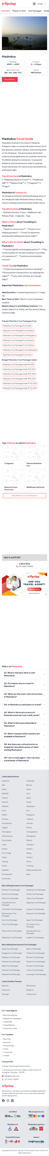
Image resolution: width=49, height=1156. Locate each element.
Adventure (6, 990)
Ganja (4, 857)
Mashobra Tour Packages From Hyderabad (19, 350)
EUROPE (5, 793)
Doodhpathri (7, 874)
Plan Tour (7, 1039)
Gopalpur (30, 844)
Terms (5, 1049)
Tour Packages (35, 11)
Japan (28, 798)
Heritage (5, 994)
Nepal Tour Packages (10, 966)
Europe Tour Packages (35, 966)
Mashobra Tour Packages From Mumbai (18, 330)
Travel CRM (7, 1022)
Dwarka (29, 849)
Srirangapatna (32, 832)
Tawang (5, 861)
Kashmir (5, 802)
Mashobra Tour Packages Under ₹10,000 (19, 369)
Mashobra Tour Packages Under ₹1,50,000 (20, 388)
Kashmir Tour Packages (11, 890)
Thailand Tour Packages (35, 953)
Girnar (28, 861)
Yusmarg (29, 866)
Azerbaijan (30, 781)
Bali (3, 785)
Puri (27, 810)
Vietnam (29, 823)
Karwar (4, 849)
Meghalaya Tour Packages (12, 937)
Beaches (5, 986)
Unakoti (29, 857)
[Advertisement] (24, 110)
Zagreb (5, 827)
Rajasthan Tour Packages (36, 902)
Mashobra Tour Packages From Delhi (17, 326)
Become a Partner (10, 1015)
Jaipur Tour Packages (34, 920)
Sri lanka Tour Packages (11, 970)
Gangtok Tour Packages (35, 913)
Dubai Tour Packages (10, 949)
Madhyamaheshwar (34, 870)
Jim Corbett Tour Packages (33, 925)
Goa (28, 793)
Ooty (4, 810)
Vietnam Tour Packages (11, 961)
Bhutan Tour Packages (35, 957)
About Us (6, 1042)
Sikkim (4, 815)
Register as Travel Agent (12, 1018)
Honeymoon (31, 994)
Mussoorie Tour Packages (12, 931)
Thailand (29, 819)
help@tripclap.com (12, 1076)
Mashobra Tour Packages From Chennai (18, 345)
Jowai (4, 844)
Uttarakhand (7, 823)
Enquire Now (10, 79)
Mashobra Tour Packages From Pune (17, 355)
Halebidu (5, 870)
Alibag (28, 853)
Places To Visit (19, 11)
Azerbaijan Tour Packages (36, 974)
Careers (6, 1055)
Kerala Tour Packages (10, 894)
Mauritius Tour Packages (35, 961)
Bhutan (29, 785)
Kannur (29, 827)
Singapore (30, 815)
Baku (28, 874)
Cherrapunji (6, 832)
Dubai (4, 789)
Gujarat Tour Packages (35, 909)
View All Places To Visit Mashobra (24, 495)
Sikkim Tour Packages (34, 898)
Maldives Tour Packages (11, 957)
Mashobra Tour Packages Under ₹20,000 (19, 374)
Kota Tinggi (6, 853)
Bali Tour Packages (33, 949)
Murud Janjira (7, 840)
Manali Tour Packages (10, 898)
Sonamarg (6, 878)
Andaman (5, 781)
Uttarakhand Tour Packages (9, 903)
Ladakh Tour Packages (35, 937)
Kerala (28, 802)
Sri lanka (5, 819)
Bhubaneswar (7, 836)
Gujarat (5, 798)
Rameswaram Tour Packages (9, 914)
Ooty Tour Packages (10, 924)
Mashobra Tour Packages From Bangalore (19, 335)
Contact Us (7, 1052)
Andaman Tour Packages (36, 890)
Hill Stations (31, 986)
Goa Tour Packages (9, 920)
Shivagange (31, 836)
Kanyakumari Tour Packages (33, 932)
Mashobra (5, 11)
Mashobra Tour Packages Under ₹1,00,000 (20, 383)
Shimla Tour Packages (34, 894)
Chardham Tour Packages (12, 909)
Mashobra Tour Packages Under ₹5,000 (18, 364)
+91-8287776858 (12, 1079)
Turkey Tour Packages (35, 970)
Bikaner (29, 840)
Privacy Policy (8, 1045)
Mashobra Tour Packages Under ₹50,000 (19, 379)
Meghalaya (30, 806)
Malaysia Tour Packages (11, 974)
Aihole (4, 866)
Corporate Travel (10, 1028)
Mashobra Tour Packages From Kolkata (18, 340)
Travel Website (9, 1025)
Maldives (5, 806)
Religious (30, 990)
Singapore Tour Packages (12, 953)
